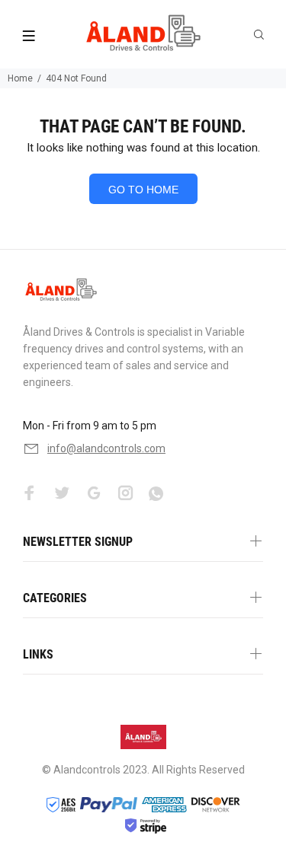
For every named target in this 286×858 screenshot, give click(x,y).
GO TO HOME (143, 189)
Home (20, 78)
